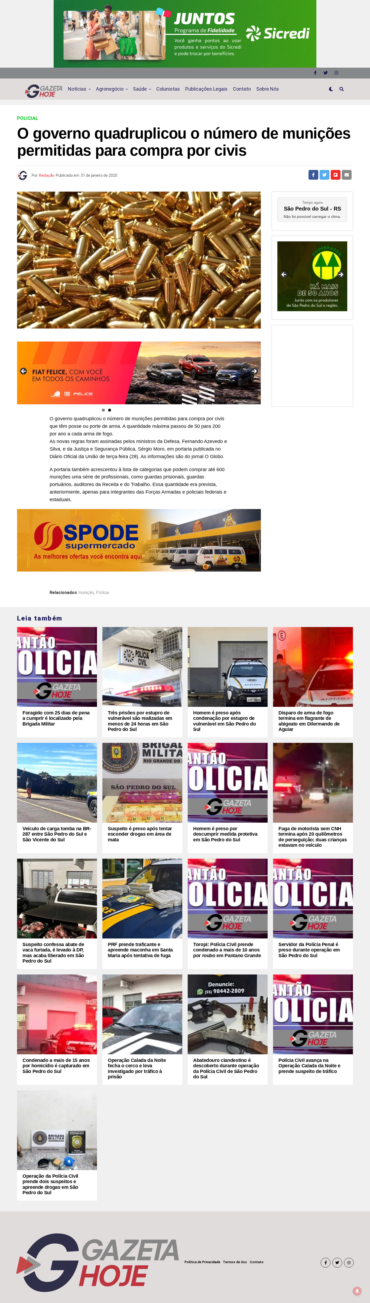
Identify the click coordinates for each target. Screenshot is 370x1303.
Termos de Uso (235, 1262)
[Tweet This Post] (324, 175)
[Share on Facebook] (313, 175)
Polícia (102, 592)
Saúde (140, 89)
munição (86, 592)
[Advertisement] (312, 364)
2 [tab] (109, 410)
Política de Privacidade (202, 1262)
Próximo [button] (254, 371)
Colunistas (168, 89)
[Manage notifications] (357, 1291)
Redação (46, 175)
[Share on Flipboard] (335, 175)
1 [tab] (103, 410)
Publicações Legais (206, 89)
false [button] (284, 275)
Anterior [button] (24, 371)
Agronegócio (110, 89)
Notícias (77, 89)
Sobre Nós (267, 89)
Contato (242, 89)
